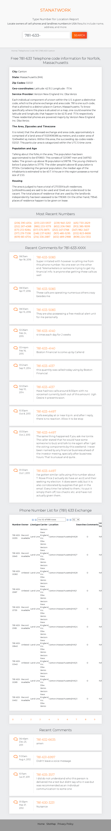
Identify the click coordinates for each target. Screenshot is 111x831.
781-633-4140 (45, 331)
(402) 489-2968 (62, 236)
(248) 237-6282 (42, 233)
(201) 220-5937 (42, 223)
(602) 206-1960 (62, 226)
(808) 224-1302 (82, 236)
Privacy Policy (65, 824)
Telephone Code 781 (28, 51)
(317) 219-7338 (22, 233)
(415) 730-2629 (81, 223)
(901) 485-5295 (62, 233)
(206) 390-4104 (23, 223)
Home (14, 51)
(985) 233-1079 (42, 226)
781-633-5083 (46, 257)
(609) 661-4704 (22, 236)
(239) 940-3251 (62, 223)
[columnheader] (16, 524)
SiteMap (51, 824)
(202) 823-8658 (82, 233)
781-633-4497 (46, 411)
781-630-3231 (45, 802)
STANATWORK (55, 10)
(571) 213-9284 (22, 229)
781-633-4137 (45, 366)
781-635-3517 (45, 774)
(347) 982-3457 (80, 229)
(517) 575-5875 (41, 229)
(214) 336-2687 (42, 236)
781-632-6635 (46, 739)
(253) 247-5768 (60, 229)
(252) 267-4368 (22, 226)
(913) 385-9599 (81, 226)
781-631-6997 (45, 757)
